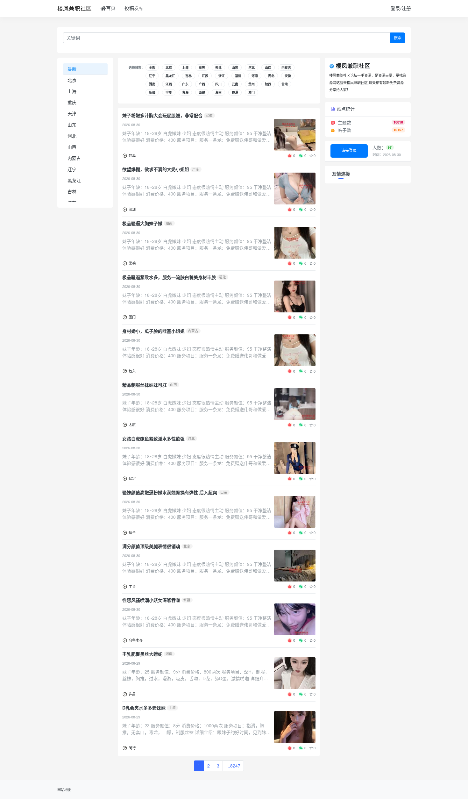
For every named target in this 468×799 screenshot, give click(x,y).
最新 (71, 68)
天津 (71, 113)
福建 (238, 76)
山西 (71, 147)
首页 (111, 7)
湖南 (152, 84)
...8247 (233, 765)
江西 (169, 84)
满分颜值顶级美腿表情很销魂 (151, 546)
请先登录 (349, 150)
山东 (71, 124)
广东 (185, 84)
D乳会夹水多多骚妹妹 (144, 707)
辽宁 (71, 169)
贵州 (251, 84)
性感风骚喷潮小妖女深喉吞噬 (151, 600)
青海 (185, 92)
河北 (71, 135)
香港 (235, 92)
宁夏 (169, 92)
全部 (152, 67)
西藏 (202, 92)
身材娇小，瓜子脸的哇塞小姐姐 (153, 331)
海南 (218, 92)
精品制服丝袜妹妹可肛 (144, 385)
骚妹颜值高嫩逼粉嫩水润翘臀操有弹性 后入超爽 (169, 492)
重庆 (71, 102)
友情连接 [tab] (341, 173)
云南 (235, 84)
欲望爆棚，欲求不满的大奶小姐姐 (155, 169)
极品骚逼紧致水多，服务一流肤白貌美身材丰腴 (169, 277)
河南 (255, 76)
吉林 (71, 191)
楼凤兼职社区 (74, 8)
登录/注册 (401, 8)
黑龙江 (74, 180)
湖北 (271, 76)
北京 (71, 80)
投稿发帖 (134, 7)
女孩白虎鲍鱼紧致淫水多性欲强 (153, 438)
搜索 (397, 37)
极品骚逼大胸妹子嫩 (142, 223)
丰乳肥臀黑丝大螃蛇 (142, 654)
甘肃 (284, 84)
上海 (71, 91)
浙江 (221, 76)
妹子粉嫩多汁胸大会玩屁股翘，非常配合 (162, 115)
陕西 (268, 84)
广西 (202, 84)
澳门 (251, 92)
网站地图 (64, 789)
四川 (218, 84)
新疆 (152, 92)
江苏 (205, 76)
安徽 (288, 76)
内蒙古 (74, 158)
